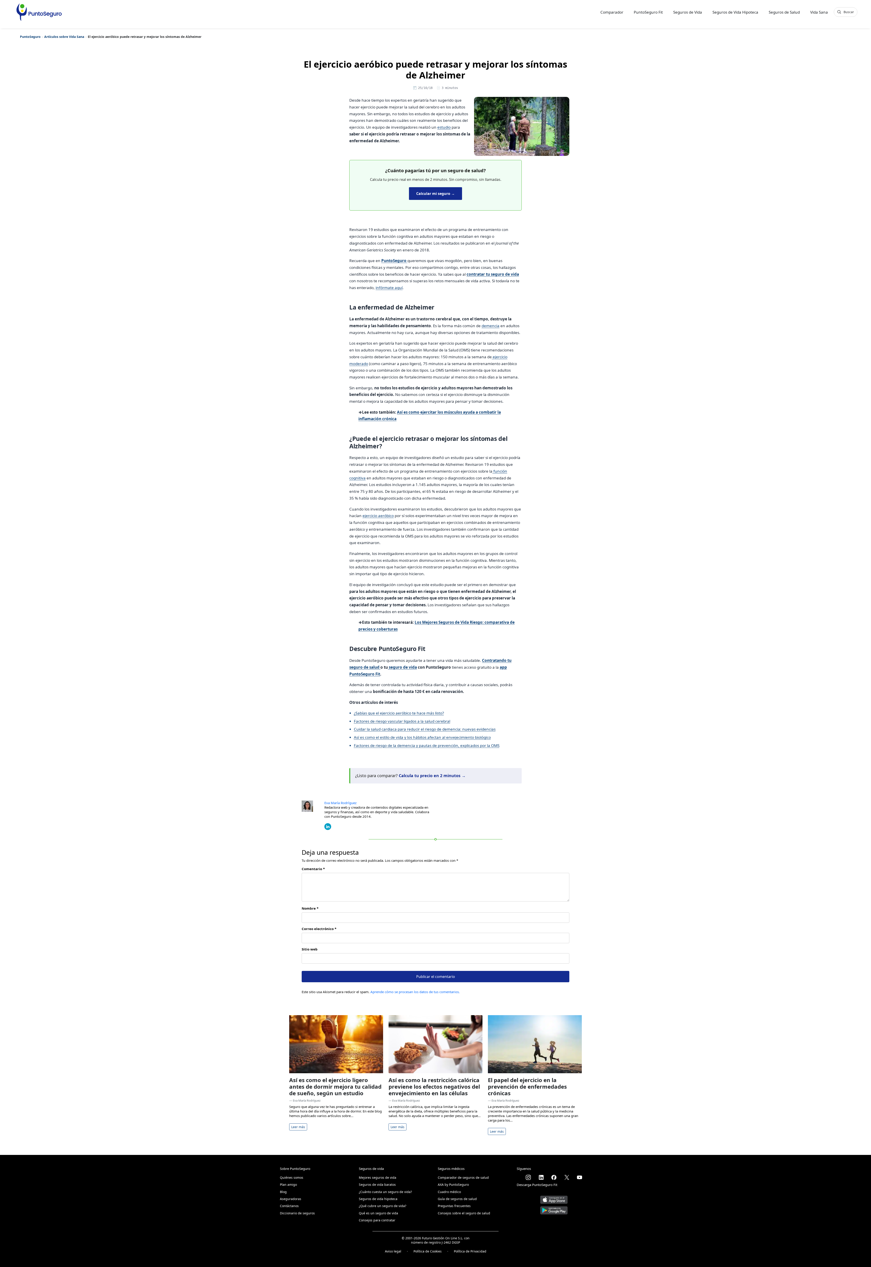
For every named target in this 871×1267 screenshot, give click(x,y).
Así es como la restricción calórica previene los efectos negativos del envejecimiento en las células (434, 1086)
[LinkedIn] (327, 826)
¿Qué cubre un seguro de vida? (382, 1206)
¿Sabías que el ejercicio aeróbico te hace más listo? (399, 713)
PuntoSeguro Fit (648, 12)
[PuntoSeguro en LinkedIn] (541, 1177)
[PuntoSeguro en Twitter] (567, 1177)
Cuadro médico (449, 1192)
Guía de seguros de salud (457, 1199)
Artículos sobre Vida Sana (64, 36)
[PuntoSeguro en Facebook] (554, 1177)
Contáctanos (289, 1206)
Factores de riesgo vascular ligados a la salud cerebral (402, 721)
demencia (490, 325)
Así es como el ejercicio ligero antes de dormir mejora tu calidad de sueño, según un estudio (335, 1086)
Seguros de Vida (687, 12)
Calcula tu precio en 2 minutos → (432, 775)
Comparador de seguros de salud (463, 1177)
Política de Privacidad (470, 1251)
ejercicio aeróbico (378, 515)
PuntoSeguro (30, 36)
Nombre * (310, 908)
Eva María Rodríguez (340, 802)
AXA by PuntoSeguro (453, 1184)
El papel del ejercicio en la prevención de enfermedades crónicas (527, 1086)
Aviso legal (393, 1251)
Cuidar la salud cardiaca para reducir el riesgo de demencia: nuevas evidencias (425, 729)
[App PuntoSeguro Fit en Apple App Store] (554, 1198)
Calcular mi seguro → (435, 193)
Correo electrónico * (319, 928)
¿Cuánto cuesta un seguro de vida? (385, 1192)
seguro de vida (402, 667)
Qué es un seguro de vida (378, 1213)
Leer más (298, 1127)
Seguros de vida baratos (377, 1184)
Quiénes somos (291, 1177)
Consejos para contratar (377, 1220)
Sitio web (310, 949)
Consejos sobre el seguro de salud (464, 1213)
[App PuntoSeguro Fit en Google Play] (554, 1208)
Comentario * (313, 869)
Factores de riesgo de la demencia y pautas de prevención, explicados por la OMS (426, 745)
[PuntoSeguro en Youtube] (579, 1177)
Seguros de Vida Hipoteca (735, 12)
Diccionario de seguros (297, 1213)
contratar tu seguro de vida (493, 274)
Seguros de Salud (784, 12)
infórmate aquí (389, 287)
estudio (444, 127)
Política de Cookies (427, 1251)
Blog (283, 1192)
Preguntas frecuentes (454, 1206)
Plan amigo (288, 1184)
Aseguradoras (290, 1199)
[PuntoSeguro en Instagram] (528, 1177)
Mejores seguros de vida (377, 1177)
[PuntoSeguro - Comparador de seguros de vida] (39, 12)
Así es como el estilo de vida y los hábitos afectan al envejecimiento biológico (422, 737)
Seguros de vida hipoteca (378, 1199)
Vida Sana (819, 12)
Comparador (611, 12)
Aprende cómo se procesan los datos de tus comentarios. (415, 992)
